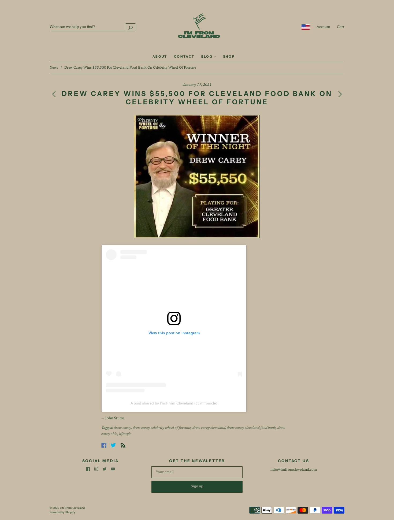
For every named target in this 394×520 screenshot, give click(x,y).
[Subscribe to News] (123, 445)
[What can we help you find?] (92, 27)
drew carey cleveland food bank (251, 428)
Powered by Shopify (62, 512)
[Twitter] (113, 445)
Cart (340, 27)
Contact (184, 56)
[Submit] (130, 27)
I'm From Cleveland (72, 508)
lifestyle (125, 434)
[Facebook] (104, 445)
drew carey (122, 428)
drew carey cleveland (208, 428)
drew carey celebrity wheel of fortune (162, 428)
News (54, 67)
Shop (229, 56)
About (160, 56)
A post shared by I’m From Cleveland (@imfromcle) (174, 403)
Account (323, 27)
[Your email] (197, 472)
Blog (207, 56)
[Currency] (306, 27)
